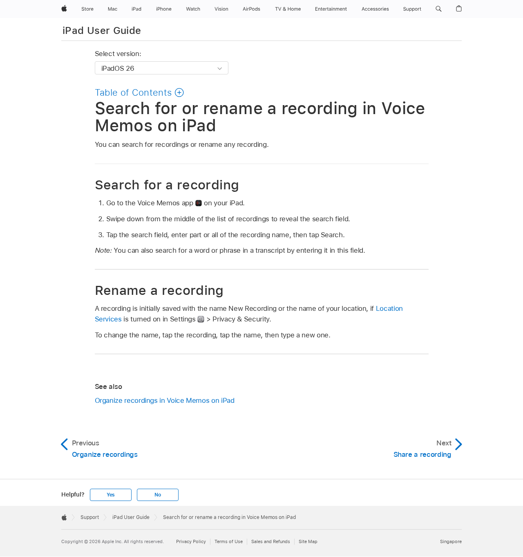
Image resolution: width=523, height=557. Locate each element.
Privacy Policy (191, 541)
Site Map (308, 541)
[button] (438, 9)
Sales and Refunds (270, 541)
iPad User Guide (102, 30)
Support (89, 517)
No (157, 495)
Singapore (451, 541)
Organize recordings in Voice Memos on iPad (165, 400)
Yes (111, 495)
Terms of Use (229, 541)
